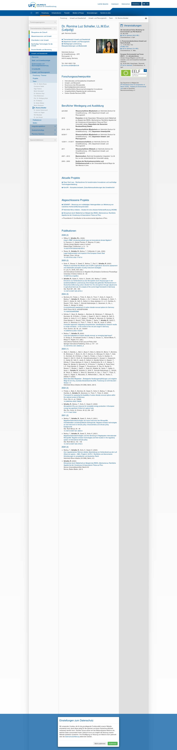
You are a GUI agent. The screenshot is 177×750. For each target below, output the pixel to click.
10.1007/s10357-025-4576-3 (73, 291)
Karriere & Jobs (105, 13)
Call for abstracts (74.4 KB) (130, 48)
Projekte (35, 78)
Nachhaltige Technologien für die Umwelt (42, 45)
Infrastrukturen (56, 13)
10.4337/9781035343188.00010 (74, 248)
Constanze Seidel (39, 86)
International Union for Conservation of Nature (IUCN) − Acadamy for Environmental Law (133, 86)
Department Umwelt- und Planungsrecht (76, 42)
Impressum (115, 4)
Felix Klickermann (39, 96)
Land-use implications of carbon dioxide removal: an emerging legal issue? (88, 335)
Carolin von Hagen (39, 112)
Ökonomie (35, 57)
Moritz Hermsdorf (39, 91)
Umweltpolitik (36, 69)
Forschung (45, 13)
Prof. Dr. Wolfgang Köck (41, 98)
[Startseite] (31, 12)
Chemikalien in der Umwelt (40, 40)
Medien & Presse (78, 13)
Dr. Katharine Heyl (39, 93)
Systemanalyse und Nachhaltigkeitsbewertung (40, 65)
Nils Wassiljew (38, 115)
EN (148, 4)
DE (144, 4)
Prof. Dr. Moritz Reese (40, 84)
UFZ (37, 13)
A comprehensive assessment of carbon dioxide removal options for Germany (89, 307)
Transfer (67, 13)
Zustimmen (112, 743)
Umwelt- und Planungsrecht (41, 72)
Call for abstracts (127, 65)
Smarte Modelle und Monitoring (41, 50)
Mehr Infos (125, 46)
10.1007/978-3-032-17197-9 (73, 257)
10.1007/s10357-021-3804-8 (73, 431)
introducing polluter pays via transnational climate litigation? (88, 240)
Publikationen (37, 120)
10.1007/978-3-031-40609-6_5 (74, 346)
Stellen (35, 123)
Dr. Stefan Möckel (39, 103)
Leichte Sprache (103, 4)
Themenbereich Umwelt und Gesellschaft (76, 39)
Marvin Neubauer (39, 105)
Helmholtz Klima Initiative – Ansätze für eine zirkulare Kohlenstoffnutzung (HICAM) (90, 210)
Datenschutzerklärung (72, 737)
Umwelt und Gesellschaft (39, 53)
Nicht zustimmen (100, 743)
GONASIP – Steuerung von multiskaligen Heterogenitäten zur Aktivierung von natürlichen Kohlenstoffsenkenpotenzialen (87, 205)
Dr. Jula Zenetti (38, 117)
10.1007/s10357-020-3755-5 (73, 444)
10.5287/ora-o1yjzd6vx (71, 276)
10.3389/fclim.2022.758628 (72, 401)
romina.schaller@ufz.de (71, 65)
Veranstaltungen (92, 13)
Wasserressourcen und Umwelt (41, 36)
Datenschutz (126, 4)
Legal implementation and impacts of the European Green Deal (84, 253)
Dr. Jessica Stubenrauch (41, 110)
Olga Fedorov (38, 89)
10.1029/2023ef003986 (71, 311)
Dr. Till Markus (38, 101)
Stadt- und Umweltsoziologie (41, 60)
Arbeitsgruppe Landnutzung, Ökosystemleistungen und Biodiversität (74, 45)
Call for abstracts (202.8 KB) (130, 35)
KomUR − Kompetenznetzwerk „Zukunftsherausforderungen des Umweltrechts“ (89, 187)
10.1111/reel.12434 (70, 412)
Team (34, 81)
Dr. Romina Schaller (40, 108)
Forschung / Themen (39, 75)
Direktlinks (135, 4)
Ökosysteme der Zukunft (39, 32)
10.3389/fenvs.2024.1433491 (73, 331)
